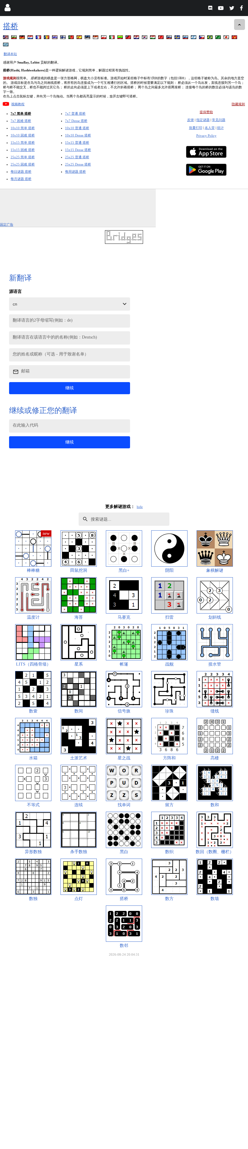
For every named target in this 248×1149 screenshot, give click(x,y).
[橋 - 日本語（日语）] (227, 38)
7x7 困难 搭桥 (21, 121)
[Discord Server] (211, 9)
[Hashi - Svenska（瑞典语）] (178, 38)
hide (140, 507)
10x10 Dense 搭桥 (78, 135)
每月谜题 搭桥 (21, 179)
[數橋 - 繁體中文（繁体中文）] (129, 38)
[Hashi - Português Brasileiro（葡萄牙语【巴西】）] (210, 38)
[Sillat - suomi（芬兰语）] (63, 38)
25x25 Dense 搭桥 (78, 164)
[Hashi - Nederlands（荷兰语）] (31, 38)
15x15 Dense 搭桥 (78, 150)
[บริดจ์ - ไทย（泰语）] (55, 38)
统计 (220, 127)
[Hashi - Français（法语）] (39, 38)
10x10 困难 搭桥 (23, 135)
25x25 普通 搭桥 (77, 157)
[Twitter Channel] (232, 9)
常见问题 (218, 120)
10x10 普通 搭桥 (77, 128)
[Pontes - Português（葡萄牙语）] (71, 38)
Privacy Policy (206, 135)
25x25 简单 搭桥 (23, 157)
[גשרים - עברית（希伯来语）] (194, 38)
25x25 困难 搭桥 (23, 164)
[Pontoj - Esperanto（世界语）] (218, 38)
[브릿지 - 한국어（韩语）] (145, 38)
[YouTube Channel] (221, 9)
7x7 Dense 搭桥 (76, 121)
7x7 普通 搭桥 (75, 113)
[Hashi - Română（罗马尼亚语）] (47, 38)
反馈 (190, 120)
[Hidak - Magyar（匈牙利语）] (153, 38)
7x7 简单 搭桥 (21, 113)
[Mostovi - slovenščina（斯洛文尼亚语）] (169, 38)
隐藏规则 (238, 104)
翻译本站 (10, 54)
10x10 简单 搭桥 (23, 128)
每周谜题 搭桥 (75, 171)
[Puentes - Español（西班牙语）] (80, 38)
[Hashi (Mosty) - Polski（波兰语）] (104, 38)
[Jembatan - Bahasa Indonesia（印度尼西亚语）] (96, 38)
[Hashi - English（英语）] (6, 38)
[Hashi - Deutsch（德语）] (22, 38)
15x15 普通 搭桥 (77, 142)
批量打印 (195, 127)
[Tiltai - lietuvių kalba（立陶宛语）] (120, 38)
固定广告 (6, 224)
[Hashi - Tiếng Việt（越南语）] (235, 38)
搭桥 (10, 26)
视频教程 (17, 104)
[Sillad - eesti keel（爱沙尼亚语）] (88, 38)
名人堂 (210, 127)
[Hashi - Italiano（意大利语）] (112, 38)
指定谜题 (203, 120)
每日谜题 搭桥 (21, 171)
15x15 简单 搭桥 (23, 142)
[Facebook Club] (242, 9)
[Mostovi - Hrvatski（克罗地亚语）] (137, 38)
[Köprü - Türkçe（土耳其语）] (161, 38)
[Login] (7, 9)
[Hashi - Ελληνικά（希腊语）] (6, 45)
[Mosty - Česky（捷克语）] (202, 38)
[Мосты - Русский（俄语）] (186, 38)
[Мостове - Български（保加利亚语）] (14, 38)
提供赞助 (206, 112)
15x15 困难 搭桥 (23, 150)
